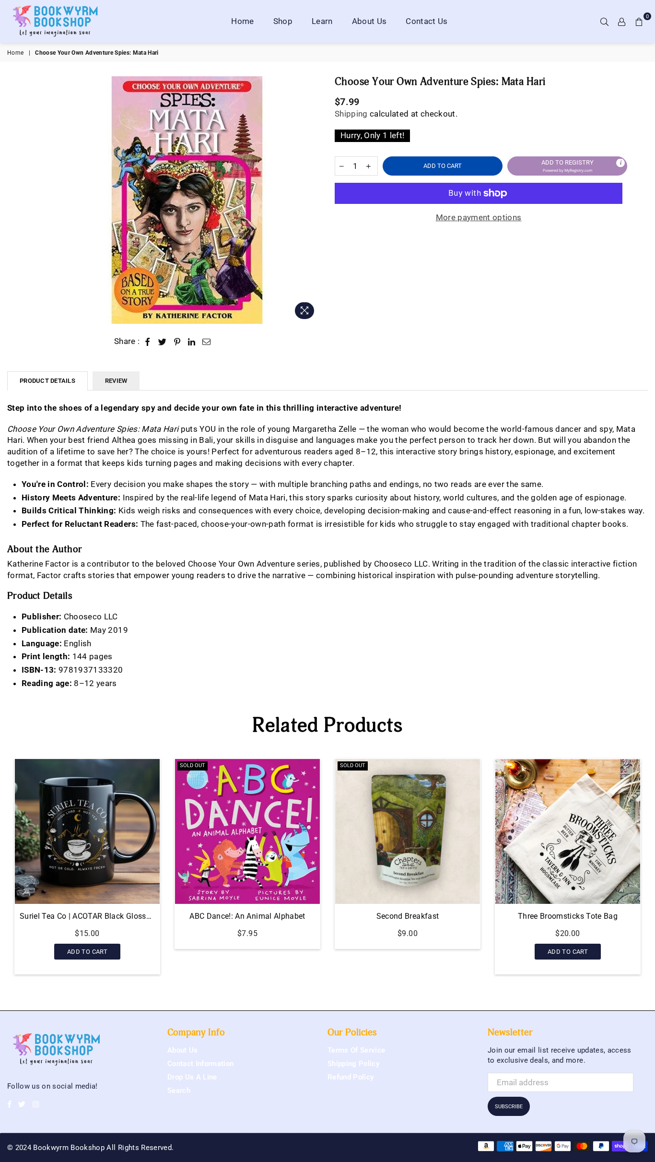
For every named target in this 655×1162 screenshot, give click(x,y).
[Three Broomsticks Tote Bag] (434, 831)
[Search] (604, 21)
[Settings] (622, 21)
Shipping (351, 114)
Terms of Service (356, 1050)
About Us (369, 21)
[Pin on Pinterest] (177, 341)
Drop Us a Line (192, 1077)
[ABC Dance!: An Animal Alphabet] (114, 831)
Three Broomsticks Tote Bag (434, 916)
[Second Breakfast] (274, 831)
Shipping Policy (353, 1063)
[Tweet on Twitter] (162, 341)
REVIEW (116, 380)
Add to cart (434, 949)
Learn (322, 21)
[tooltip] (620, 162)
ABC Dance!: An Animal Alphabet (114, 916)
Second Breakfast (274, 916)
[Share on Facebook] (148, 341)
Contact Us (426, 21)
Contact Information (200, 1063)
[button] (567, 166)
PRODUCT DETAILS (47, 380)
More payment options (479, 217)
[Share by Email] (206, 341)
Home (242, 21)
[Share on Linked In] (192, 341)
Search (178, 1090)
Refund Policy (351, 1077)
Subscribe (509, 1106)
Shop (282, 21)
